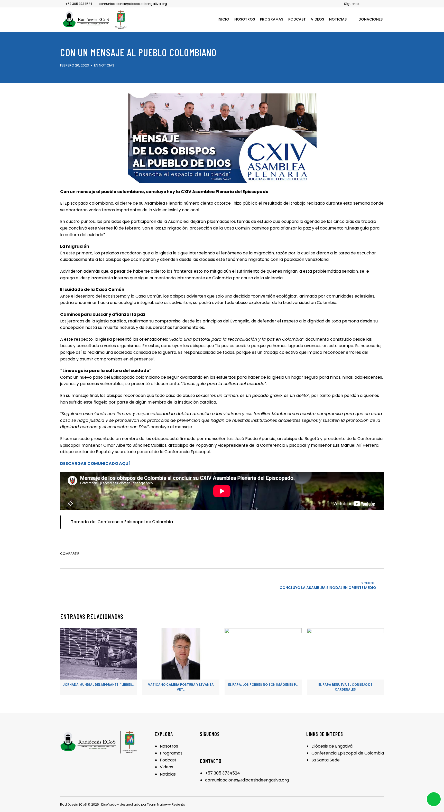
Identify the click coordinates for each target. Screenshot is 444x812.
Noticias (106, 65)
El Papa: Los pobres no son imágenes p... (263, 684)
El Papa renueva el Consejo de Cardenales (345, 687)
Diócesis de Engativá (332, 746)
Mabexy (163, 804)
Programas (171, 753)
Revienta (178, 804)
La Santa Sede (325, 760)
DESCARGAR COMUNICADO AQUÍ (95, 463)
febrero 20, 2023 (74, 65)
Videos (166, 767)
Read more (98, 670)
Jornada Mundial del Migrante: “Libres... (98, 684)
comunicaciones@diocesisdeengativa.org (247, 780)
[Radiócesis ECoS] (95, 19)
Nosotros (169, 746)
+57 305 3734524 (222, 773)
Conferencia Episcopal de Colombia (347, 753)
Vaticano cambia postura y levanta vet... (181, 687)
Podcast (168, 760)
